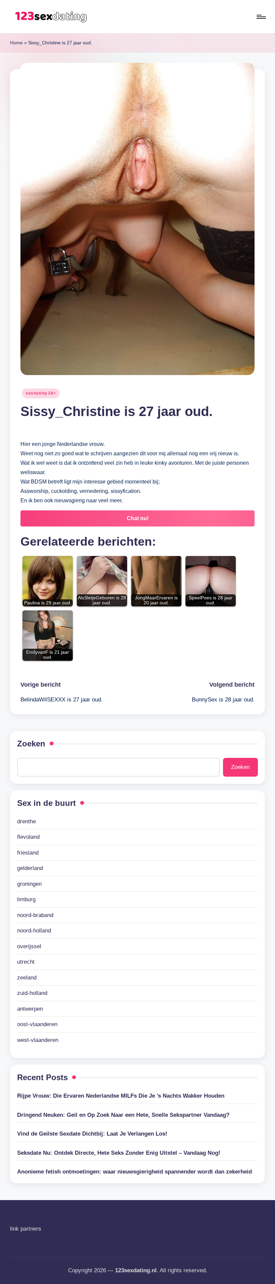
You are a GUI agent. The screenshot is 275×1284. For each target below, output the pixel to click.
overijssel (29, 946)
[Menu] (261, 16)
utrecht (26, 962)
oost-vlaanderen (37, 1024)
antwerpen (30, 1009)
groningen (29, 884)
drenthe (26, 821)
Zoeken (31, 743)
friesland (28, 853)
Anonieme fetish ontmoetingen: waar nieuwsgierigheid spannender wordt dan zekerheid (134, 1171)
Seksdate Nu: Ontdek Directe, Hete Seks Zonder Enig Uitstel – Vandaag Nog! (118, 1153)
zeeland (27, 977)
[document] (137, 931)
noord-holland (34, 930)
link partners (25, 1229)
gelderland (30, 868)
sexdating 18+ (41, 393)
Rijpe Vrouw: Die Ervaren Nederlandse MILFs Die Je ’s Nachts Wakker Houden (120, 1096)
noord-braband (35, 915)
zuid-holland (32, 993)
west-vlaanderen (37, 1040)
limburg (26, 899)
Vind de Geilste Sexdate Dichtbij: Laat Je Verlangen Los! (92, 1134)
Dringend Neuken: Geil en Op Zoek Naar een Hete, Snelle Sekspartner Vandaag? (123, 1115)
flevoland (28, 837)
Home (16, 42)
